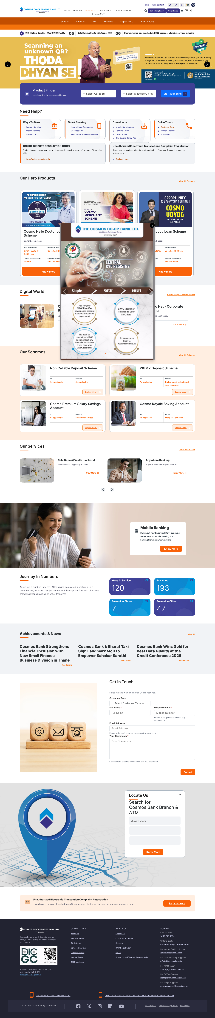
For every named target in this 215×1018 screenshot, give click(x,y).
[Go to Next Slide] (150, 291)
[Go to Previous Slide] (64, 291)
